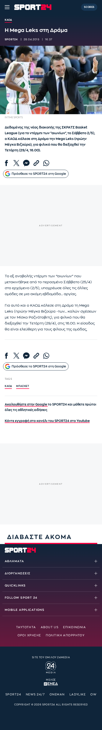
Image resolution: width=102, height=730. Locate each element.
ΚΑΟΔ (8, 386)
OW (93, 694)
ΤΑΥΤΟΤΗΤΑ (26, 627)
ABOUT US (50, 627)
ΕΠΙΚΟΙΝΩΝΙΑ (74, 627)
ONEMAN (57, 694)
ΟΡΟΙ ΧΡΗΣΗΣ (29, 635)
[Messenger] (26, 163)
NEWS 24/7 (35, 694)
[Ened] (51, 683)
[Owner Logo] (51, 666)
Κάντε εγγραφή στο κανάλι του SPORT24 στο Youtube (47, 420)
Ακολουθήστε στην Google (26, 404)
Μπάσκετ (22, 386)
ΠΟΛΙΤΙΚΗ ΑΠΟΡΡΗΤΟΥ (65, 635)
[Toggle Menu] (7, 7)
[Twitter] (16, 163)
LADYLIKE (78, 694)
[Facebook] (6, 163)
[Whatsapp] (46, 163)
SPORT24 (13, 694)
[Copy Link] (36, 163)
